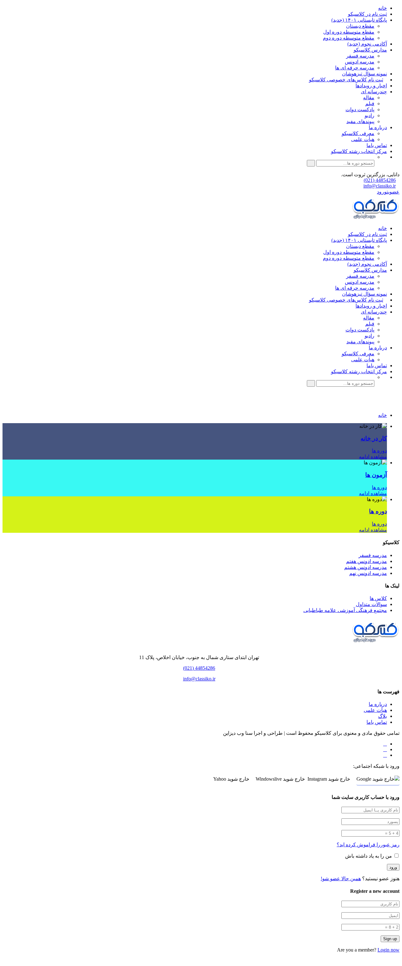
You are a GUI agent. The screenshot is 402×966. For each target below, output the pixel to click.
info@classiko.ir (379, 185)
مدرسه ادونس (359, 61)
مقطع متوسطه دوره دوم (348, 38)
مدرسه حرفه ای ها (354, 67)
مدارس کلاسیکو (370, 49)
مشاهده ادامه (373, 456)
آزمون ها (376, 475)
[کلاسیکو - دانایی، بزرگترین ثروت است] (375, 217)
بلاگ (382, 716)
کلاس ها (378, 598)
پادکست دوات (359, 109)
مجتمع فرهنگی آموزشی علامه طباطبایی (345, 610)
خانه (382, 8)
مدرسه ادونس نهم (368, 573)
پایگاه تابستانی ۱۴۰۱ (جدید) (359, 20)
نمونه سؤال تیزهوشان (364, 73)
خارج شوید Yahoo (231, 779)
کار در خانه (374, 438)
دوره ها (379, 450)
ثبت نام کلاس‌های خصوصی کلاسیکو (346, 79)
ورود (382, 191)
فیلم (369, 103)
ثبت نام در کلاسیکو (367, 14)
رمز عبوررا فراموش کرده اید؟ (368, 844)
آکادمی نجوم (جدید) (367, 43)
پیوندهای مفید (360, 121)
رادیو (369, 115)
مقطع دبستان (360, 26)
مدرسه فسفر (360, 55)
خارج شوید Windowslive (280, 779)
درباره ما (378, 127)
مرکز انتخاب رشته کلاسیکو (359, 151)
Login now (388, 949)
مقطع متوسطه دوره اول (348, 32)
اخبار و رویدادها (371, 85)
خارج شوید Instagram (328, 779)
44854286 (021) (380, 180)
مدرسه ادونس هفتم (366, 561)
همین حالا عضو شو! (341, 878)
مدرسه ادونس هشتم (365, 567)
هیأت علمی (362, 139)
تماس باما (377, 145)
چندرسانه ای (374, 91)
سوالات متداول (371, 604)
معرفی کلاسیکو (358, 133)
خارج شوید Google (375, 779)
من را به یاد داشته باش (369, 856)
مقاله (368, 97)
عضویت (393, 191)
